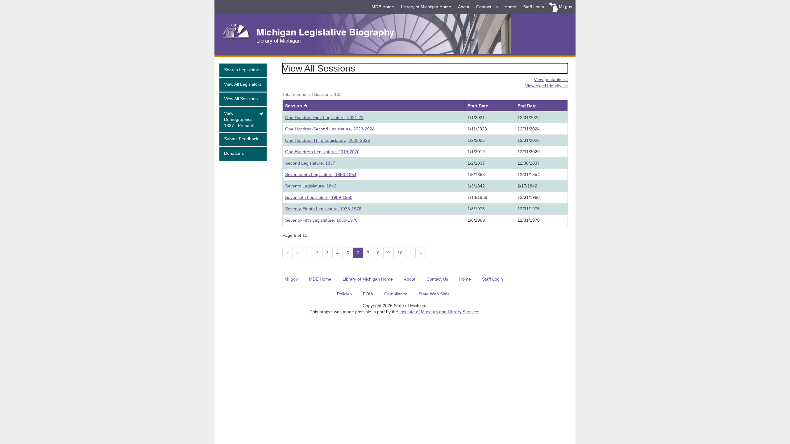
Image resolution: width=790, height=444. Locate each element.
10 (399, 252)
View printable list (551, 79)
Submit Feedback (241, 138)
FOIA (368, 293)
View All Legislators (242, 84)
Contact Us (487, 6)
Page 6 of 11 (294, 235)
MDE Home (383, 6)
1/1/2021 (476, 117)
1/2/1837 (476, 163)
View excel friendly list (546, 85)
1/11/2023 (477, 128)
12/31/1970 (529, 220)
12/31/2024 (529, 128)
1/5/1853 (476, 174)
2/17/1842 (527, 185)
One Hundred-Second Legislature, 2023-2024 (330, 128)
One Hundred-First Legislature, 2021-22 (324, 117)
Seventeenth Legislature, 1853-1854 (320, 174)
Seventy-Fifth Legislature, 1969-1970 (321, 220)
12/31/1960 (529, 197)
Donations (234, 153)
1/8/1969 (476, 220)
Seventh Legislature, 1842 (310, 185)
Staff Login (533, 6)
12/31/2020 (529, 151)
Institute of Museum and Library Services (439, 311)
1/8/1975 (476, 208)
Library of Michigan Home (426, 6)
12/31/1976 (529, 208)
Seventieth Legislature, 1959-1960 (318, 197)
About (463, 6)
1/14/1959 (477, 197)
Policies (344, 293)
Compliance (395, 293)
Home (510, 6)
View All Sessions (241, 98)
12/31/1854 (529, 174)
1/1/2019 (476, 151)
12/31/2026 (529, 140)
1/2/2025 (476, 140)
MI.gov (565, 6)
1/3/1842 (476, 185)
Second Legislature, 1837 (310, 163)
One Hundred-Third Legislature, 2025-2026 (327, 140)
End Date (527, 105)
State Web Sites (434, 293)
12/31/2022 (529, 117)
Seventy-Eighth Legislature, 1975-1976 (323, 208)
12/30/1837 (529, 163)
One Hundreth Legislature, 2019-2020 (322, 151)
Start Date (478, 105)
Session (296, 105)
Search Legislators (242, 69)
